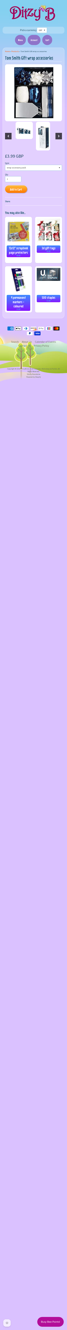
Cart (47, 40)
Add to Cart (16, 189)
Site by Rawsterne (33, 374)
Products (15, 51)
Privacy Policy (41, 345)
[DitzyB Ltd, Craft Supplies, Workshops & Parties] (33, 21)
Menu (20, 40)
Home (7, 51)
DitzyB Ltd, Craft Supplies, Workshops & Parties (39, 369)
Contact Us (24, 345)
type (7, 163)
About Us (27, 341)
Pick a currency (28, 30)
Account (34, 40)
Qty (6, 174)
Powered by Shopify (33, 377)
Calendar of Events (45, 341)
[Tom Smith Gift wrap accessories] (24, 130)
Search (15, 341)
